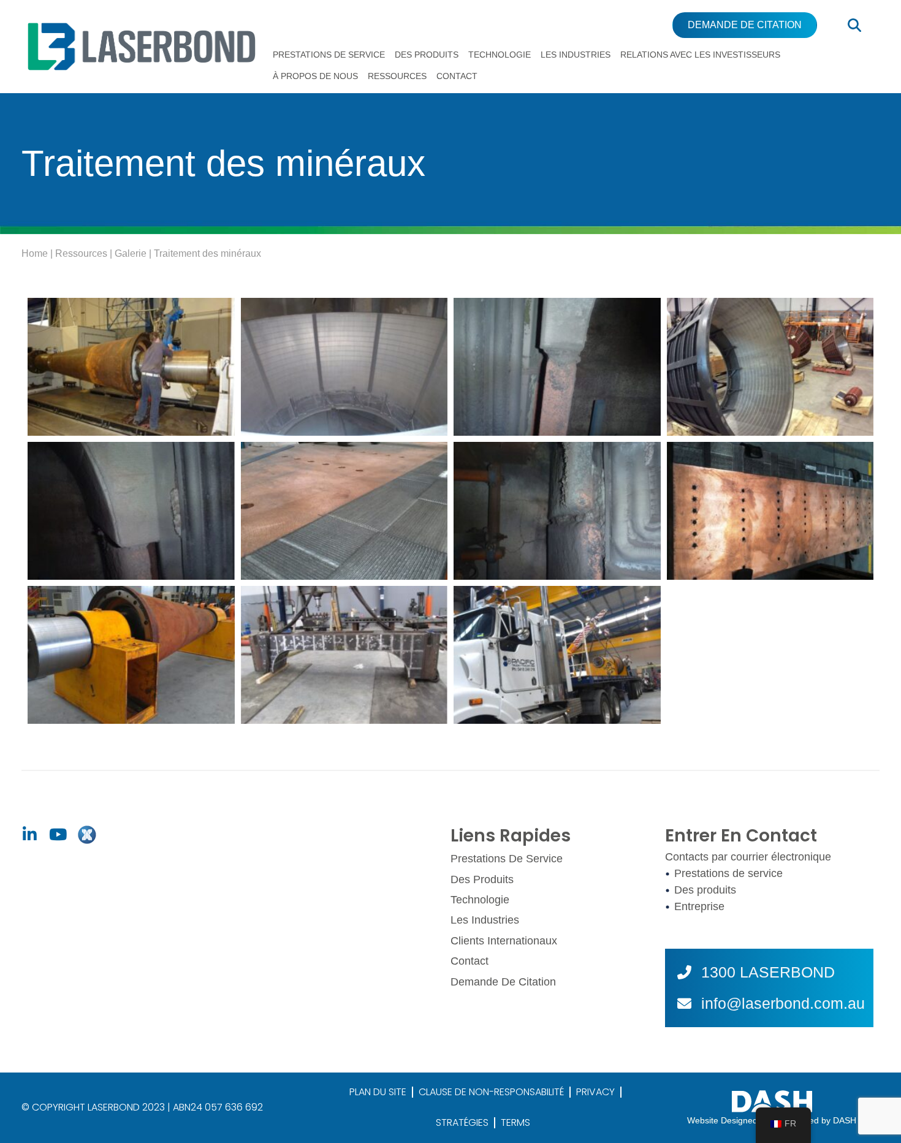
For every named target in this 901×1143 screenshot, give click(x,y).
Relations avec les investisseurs (700, 54)
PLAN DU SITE (377, 1092)
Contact (456, 76)
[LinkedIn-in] (29, 835)
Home (34, 253)
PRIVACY (595, 1092)
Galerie (130, 253)
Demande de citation (503, 982)
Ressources (397, 76)
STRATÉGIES (462, 1122)
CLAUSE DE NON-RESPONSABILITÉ (491, 1092)
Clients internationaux (503, 941)
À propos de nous (315, 76)
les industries (575, 54)
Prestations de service (329, 54)
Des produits (426, 54)
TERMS (515, 1122)
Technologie (499, 54)
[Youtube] (58, 835)
